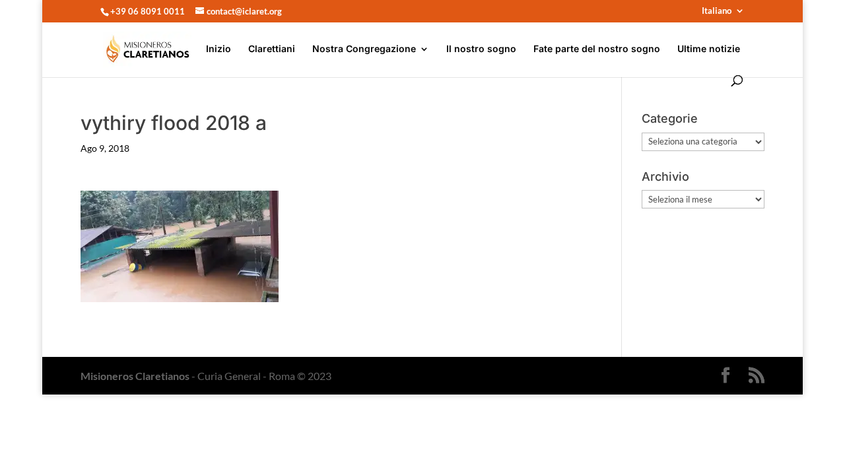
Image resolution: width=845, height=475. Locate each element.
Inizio (218, 49)
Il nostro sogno (481, 49)
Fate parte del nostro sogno (596, 49)
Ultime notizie (708, 49)
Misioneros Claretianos (135, 375)
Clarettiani (271, 49)
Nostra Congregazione (364, 49)
